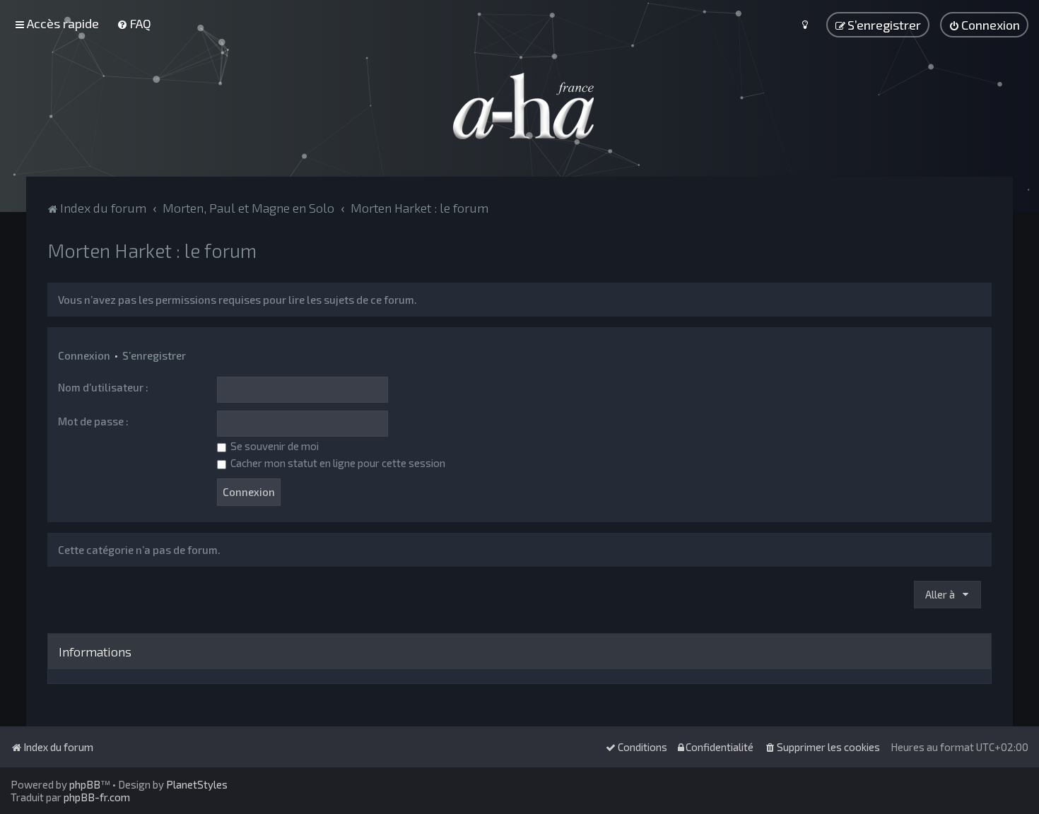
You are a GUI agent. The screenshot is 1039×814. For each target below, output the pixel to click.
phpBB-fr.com (97, 797)
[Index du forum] (519, 106)
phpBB (84, 784)
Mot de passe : (93, 421)
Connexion (84, 355)
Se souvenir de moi (273, 446)
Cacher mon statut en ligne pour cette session (336, 462)
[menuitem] (134, 23)
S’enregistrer (154, 355)
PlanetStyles (197, 784)
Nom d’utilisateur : (103, 387)
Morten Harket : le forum (152, 250)
